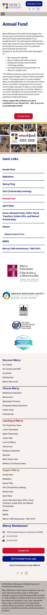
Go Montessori (17, 587)
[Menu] (3, 14)
